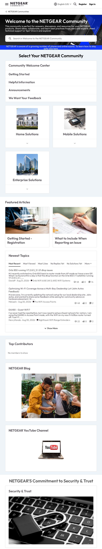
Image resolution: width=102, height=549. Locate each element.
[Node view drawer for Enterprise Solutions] (27, 189)
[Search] (75, 4)
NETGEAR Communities (18, 11)
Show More (52, 328)
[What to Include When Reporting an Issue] (75, 220)
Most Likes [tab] (43, 263)
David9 (12, 280)
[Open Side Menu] (7, 4)
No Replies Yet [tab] (57, 263)
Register (83, 4)
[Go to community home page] (19, 4)
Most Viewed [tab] (29, 263)
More (87, 263)
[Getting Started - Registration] (27, 220)
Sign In (92, 4)
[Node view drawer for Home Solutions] (27, 143)
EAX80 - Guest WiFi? (19, 309)
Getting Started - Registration (19, 240)
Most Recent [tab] (14, 263)
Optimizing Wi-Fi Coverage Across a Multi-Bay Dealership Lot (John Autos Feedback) (46, 290)
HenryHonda (15, 320)
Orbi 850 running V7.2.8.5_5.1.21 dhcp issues (31, 270)
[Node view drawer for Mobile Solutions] (74, 143)
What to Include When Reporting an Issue (71, 240)
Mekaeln (13, 302)
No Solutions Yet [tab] (74, 263)
